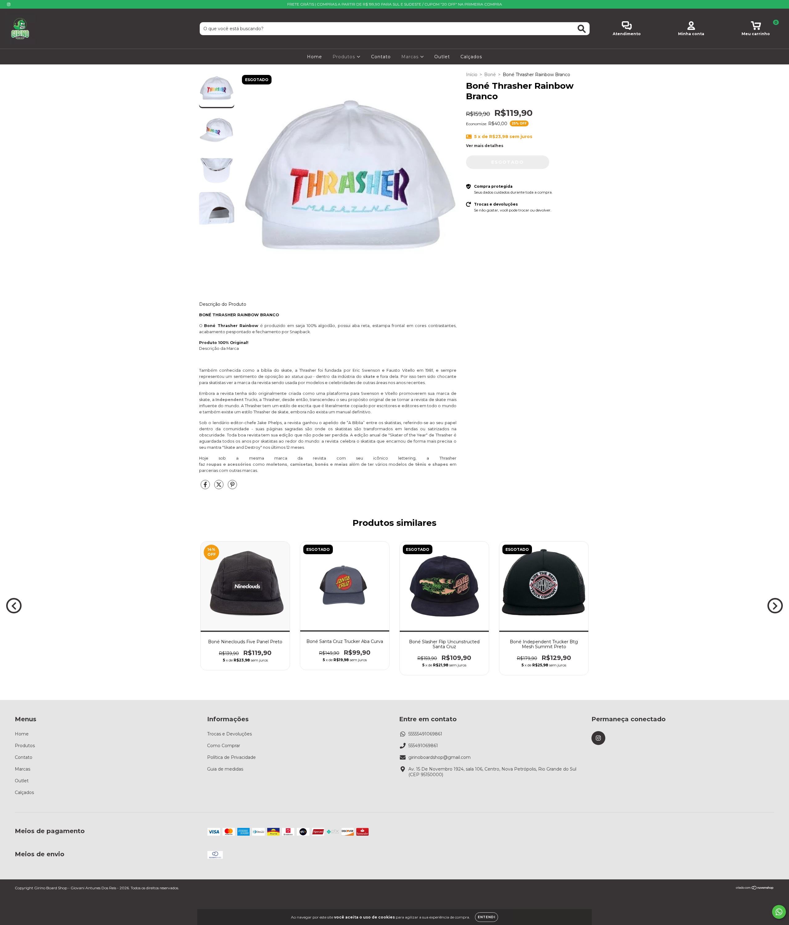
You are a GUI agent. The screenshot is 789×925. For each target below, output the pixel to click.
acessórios (239, 464)
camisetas (301, 464)
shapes (440, 464)
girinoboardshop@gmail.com (439, 757)
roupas (214, 464)
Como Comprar (223, 745)
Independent (229, 399)
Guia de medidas (225, 769)
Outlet (442, 56)
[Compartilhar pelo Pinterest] (232, 487)
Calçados (471, 56)
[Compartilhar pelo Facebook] (206, 487)
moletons (276, 464)
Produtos (345, 56)
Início (471, 74)
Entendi (486, 917)
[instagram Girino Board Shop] (9, 4)
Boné (490, 74)
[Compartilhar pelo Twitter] (219, 487)
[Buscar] (581, 29)
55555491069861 (425, 734)
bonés (322, 464)
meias (341, 464)
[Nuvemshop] (755, 888)
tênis (420, 464)
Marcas (410, 56)
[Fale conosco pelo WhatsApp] (779, 912)
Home (314, 56)
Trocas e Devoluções (229, 734)
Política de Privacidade (231, 757)
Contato (381, 56)
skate (369, 376)
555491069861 (423, 745)
